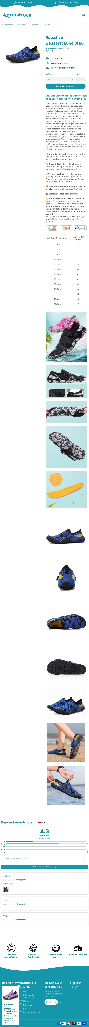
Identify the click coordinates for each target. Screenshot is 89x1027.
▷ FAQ (26, 1008)
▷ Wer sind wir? (30, 1001)
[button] (57, 48)
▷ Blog (26, 991)
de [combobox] (42, 823)
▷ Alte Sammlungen (32, 1012)
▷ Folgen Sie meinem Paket (30, 996)
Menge (77, 74)
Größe (49, 74)
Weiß (79, 189)
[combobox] (85, 859)
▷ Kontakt (28, 1005)
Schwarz (58, 189)
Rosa (70, 189)
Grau (65, 189)
